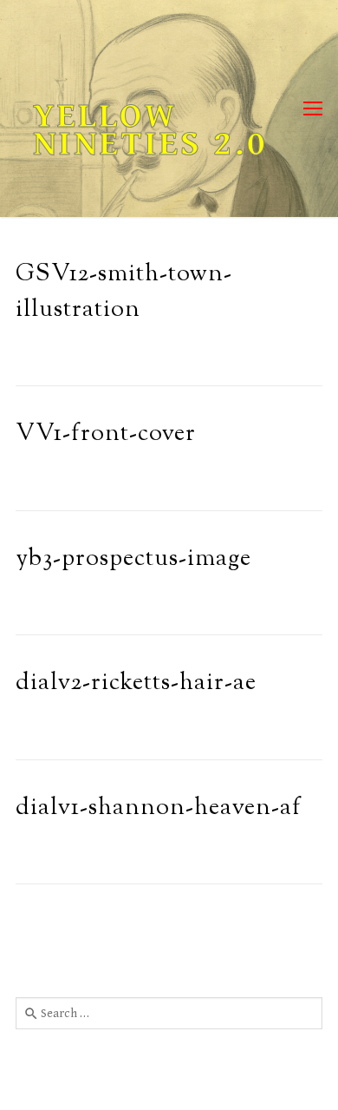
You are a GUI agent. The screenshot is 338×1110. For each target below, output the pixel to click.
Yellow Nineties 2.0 (150, 130)
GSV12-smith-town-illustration (124, 292)
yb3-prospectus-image (133, 559)
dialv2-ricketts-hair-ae (136, 683)
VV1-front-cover (106, 434)
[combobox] (169, 1012)
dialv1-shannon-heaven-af (159, 808)
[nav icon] (312, 109)
